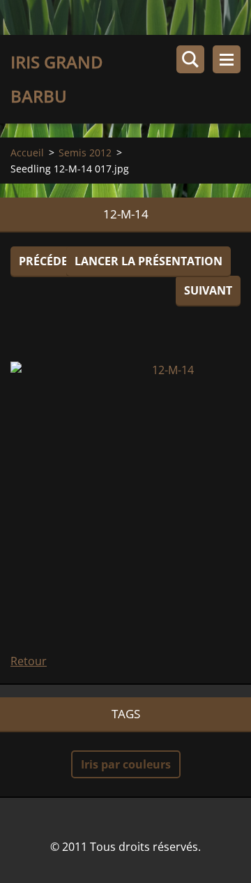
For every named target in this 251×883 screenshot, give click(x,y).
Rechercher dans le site (190, 59)
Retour (28, 661)
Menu (227, 59)
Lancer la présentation (148, 261)
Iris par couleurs (126, 764)
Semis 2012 (85, 152)
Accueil (27, 152)
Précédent (51, 261)
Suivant (208, 290)
